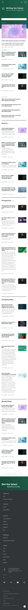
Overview (5, 506)
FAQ (3, 577)
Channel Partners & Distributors (9, 540)
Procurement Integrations (8, 499)
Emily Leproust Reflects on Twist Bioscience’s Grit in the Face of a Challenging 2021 (8, 281)
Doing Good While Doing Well (8, 347)
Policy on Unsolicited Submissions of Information (10, 593)
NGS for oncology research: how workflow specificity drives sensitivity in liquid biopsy (9, 54)
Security (4, 600)
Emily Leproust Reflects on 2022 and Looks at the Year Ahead (9, 249)
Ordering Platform (6, 509)
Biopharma (5, 562)
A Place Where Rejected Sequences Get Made (13, 41)
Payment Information (6, 603)
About (4, 548)
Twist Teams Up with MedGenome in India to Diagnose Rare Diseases (8, 306)
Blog (4, 530)
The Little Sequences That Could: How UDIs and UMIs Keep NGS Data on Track (9, 189)
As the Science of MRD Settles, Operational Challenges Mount (8, 75)
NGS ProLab (5, 537)
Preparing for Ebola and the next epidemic (9, 65)
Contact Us (5, 574)
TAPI (4, 496)
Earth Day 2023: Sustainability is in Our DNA (9, 374)
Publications (5, 527)
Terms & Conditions (6, 591)
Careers (4, 554)
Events (4, 559)
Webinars (5, 521)
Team (4, 551)
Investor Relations (6, 556)
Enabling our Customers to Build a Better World (8, 323)
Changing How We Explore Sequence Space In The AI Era (8, 86)
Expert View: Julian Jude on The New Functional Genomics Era (11, 116)
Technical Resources (7, 518)
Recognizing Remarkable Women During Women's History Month (8, 336)
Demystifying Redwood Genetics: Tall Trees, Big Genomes (11, 105)
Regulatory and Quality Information (8, 598)
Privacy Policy (5, 596)
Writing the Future (14, 8)
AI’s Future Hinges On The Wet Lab (8, 218)
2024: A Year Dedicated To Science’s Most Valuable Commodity (11, 100)
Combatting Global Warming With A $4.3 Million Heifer (11, 110)
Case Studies (5, 524)
